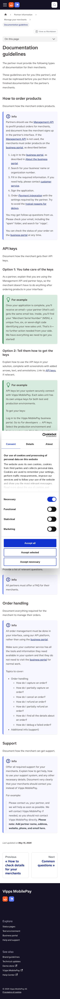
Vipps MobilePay (11, 970)
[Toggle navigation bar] (5, 4)
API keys (51, 370)
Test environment (11, 931)
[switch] (51, 509)
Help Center (9, 974)
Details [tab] (30, 444)
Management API (44, 122)
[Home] (14, 4)
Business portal (10, 935)
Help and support (11, 940)
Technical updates (11, 961)
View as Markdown (45, 32)
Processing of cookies (12, 992)
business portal (14, 147)
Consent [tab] (11, 444)
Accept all (30, 543)
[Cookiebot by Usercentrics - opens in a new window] (42, 435)
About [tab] (49, 444)
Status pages (9, 926)
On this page (12, 39)
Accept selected (30, 552)
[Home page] (6, 14)
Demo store (8, 965)
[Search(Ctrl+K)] (54, 5)
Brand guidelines (11, 957)
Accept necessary (30, 561)
